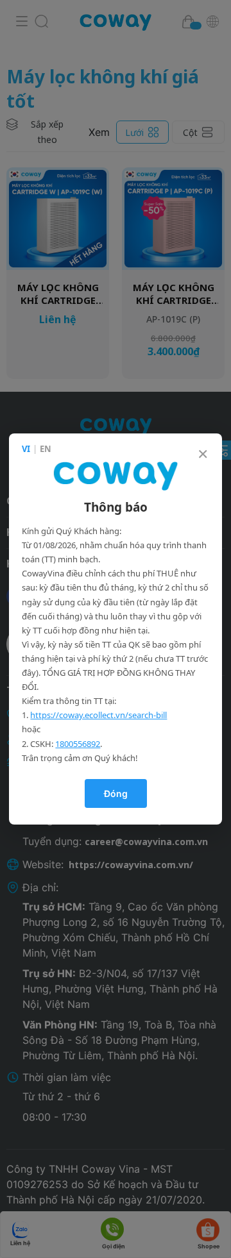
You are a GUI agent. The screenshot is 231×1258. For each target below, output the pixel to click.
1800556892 (77, 744)
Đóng (116, 793)
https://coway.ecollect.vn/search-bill (98, 715)
